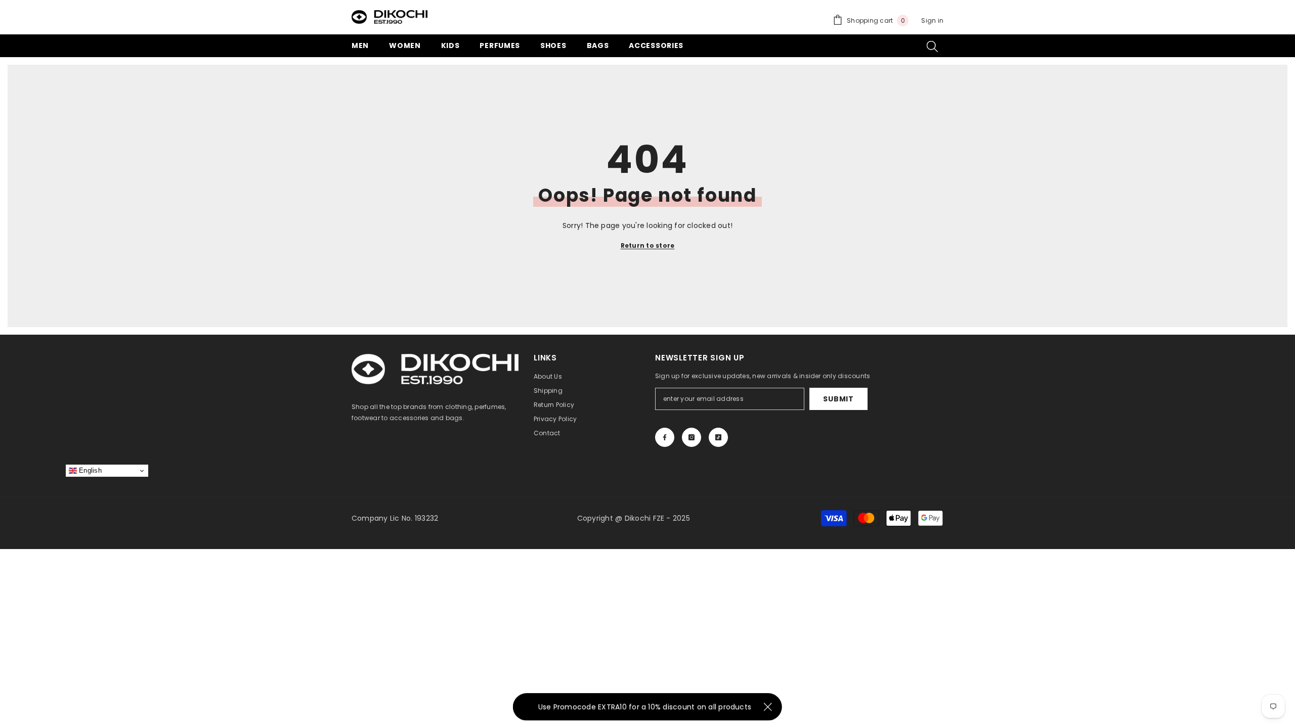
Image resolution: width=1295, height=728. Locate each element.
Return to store (648, 245)
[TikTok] (718, 437)
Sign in (932, 20)
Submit (838, 399)
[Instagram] (691, 437)
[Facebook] (664, 437)
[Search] (932, 46)
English (89, 470)
